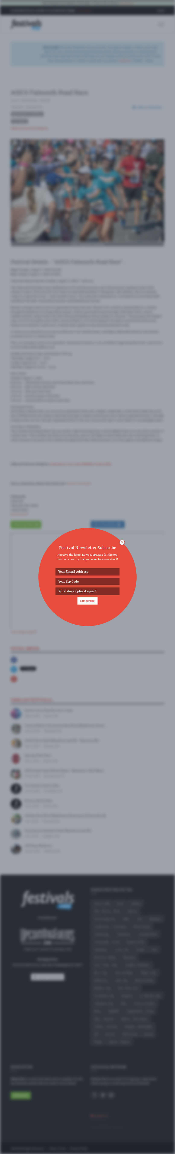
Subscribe (87, 601)
